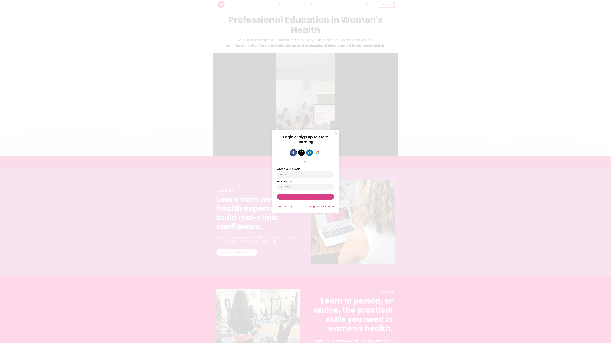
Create (285, 206)
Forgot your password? (322, 206)
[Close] (336, 133)
